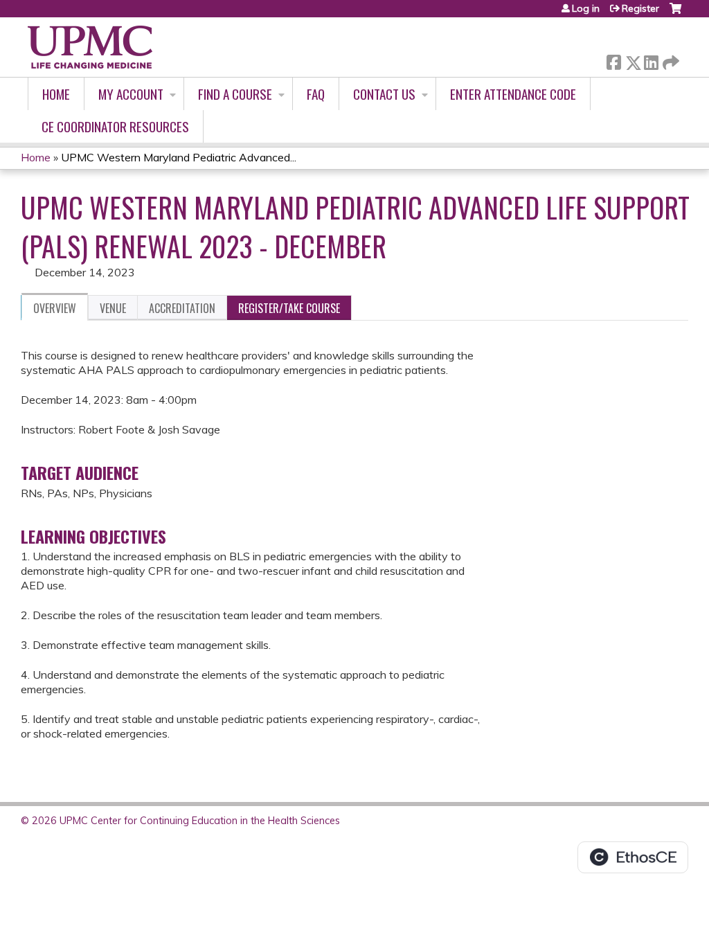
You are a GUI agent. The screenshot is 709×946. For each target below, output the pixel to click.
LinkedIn (651, 60)
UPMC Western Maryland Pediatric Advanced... (178, 157)
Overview (54, 308)
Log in (586, 8)
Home (56, 94)
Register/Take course (289, 308)
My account (130, 94)
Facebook (613, 60)
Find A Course (235, 94)
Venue (113, 308)
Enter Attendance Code (513, 94)
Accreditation (182, 308)
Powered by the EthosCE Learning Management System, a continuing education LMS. (632, 857)
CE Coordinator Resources (115, 126)
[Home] (90, 47)
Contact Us (384, 94)
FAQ (316, 94)
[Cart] (675, 13)
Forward (669, 59)
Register (640, 8)
